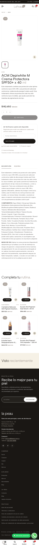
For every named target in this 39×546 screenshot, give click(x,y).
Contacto (4, 493)
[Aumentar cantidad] (9, 112)
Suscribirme (30, 399)
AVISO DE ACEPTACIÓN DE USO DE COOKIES (13, 513)
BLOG (3, 484)
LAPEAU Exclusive (6, 499)
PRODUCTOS (4, 475)
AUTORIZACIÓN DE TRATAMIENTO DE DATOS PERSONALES (15, 520)
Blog (3, 496)
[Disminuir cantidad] (3, 112)
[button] (16, 299)
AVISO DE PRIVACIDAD (7, 507)
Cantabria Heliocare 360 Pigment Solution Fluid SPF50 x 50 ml (9, 309)
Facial (3, 454)
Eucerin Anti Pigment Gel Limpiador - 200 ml (28, 341)
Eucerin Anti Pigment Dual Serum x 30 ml (27, 308)
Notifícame (10, 141)
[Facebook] (7, 445)
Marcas (4, 467)
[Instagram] (3, 445)
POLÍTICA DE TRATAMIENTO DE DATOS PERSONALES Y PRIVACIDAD (17, 523)
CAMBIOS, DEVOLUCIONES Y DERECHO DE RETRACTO (14, 517)
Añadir (8, 299)
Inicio (3, 12)
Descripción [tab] (6, 166)
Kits (2, 464)
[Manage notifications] (3, 542)
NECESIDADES (5, 481)
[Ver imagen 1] (5, 64)
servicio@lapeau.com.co (12, 438)
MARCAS (4, 478)
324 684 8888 (11, 440)
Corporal (4, 457)
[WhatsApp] (12, 445)
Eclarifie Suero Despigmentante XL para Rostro (9, 342)
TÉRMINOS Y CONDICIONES (8, 510)
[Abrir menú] (3, 6)
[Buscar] (33, 6)
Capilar (4, 461)
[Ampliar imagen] (34, 57)
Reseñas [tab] (17, 166)
